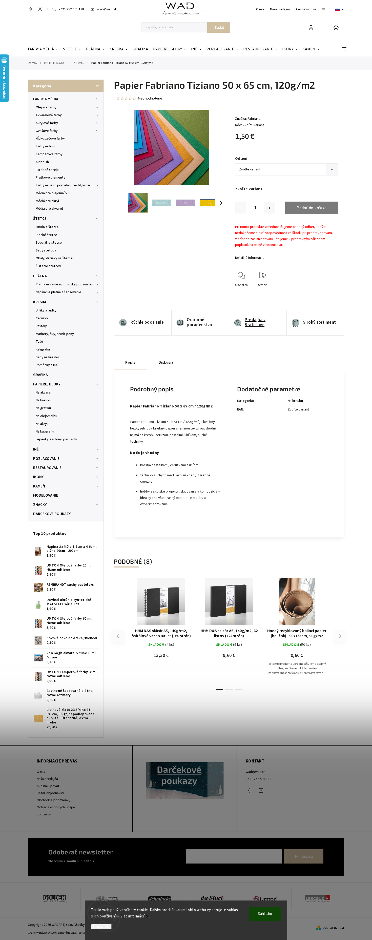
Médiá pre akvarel (49, 208)
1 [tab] (219, 689)
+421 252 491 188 (258, 778)
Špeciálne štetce (49, 242)
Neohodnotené (150, 98)
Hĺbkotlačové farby (50, 138)
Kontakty (44, 814)
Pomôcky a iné (47, 365)
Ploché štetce (46, 235)
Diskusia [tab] (166, 362)
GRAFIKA (40, 375)
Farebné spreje (47, 169)
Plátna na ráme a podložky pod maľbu (64, 284)
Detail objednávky (50, 793)
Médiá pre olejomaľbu (52, 193)
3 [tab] (238, 689)
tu (147, 916)
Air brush (42, 162)
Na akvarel (43, 392)
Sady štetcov (46, 250)
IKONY (38, 477)
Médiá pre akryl (47, 201)
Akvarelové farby (49, 115)
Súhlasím (265, 913)
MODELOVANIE (45, 495)
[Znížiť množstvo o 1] (240, 207)
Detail (173, 604)
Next (340, 636)
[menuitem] (44, 49)
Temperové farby (49, 154)
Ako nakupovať (306, 9)
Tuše (39, 341)
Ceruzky (42, 318)
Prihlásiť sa (304, 856)
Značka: (248, 118)
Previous (119, 636)
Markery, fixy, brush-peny (55, 334)
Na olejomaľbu (46, 416)
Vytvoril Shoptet (333, 928)
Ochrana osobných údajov (56, 807)
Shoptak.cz (82, 933)
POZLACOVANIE (46, 458)
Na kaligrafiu (45, 431)
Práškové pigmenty (50, 177)
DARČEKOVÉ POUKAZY (52, 514)
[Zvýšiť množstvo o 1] (269, 207)
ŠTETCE (40, 218)
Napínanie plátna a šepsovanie (58, 292)
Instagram (40, 9)
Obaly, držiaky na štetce (54, 258)
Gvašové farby (47, 130)
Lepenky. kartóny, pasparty (56, 439)
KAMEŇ (39, 486)
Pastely (41, 326)
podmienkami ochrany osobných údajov (123, 861)
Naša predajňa (280, 9)
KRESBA (39, 302)
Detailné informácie (249, 257)
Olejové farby (46, 107)
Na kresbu (43, 400)
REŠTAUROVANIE (47, 468)
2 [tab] (229, 689)
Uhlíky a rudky (46, 310)
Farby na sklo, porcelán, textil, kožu (63, 185)
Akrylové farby (47, 123)
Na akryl (42, 423)
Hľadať (218, 27)
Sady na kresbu (47, 357)
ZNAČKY (40, 504)
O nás (260, 9)
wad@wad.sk (255, 771)
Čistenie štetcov (48, 266)
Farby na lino (45, 146)
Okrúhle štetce (47, 227)
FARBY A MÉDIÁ (45, 99)
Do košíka (149, 604)
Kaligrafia (43, 349)
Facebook (30, 9)
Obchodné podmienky (53, 800)
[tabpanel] (161, 631)
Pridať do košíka (312, 208)
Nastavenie (101, 927)
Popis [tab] (130, 362)
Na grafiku (43, 408)
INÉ (36, 449)
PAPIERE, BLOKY (46, 384)
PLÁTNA (40, 276)
